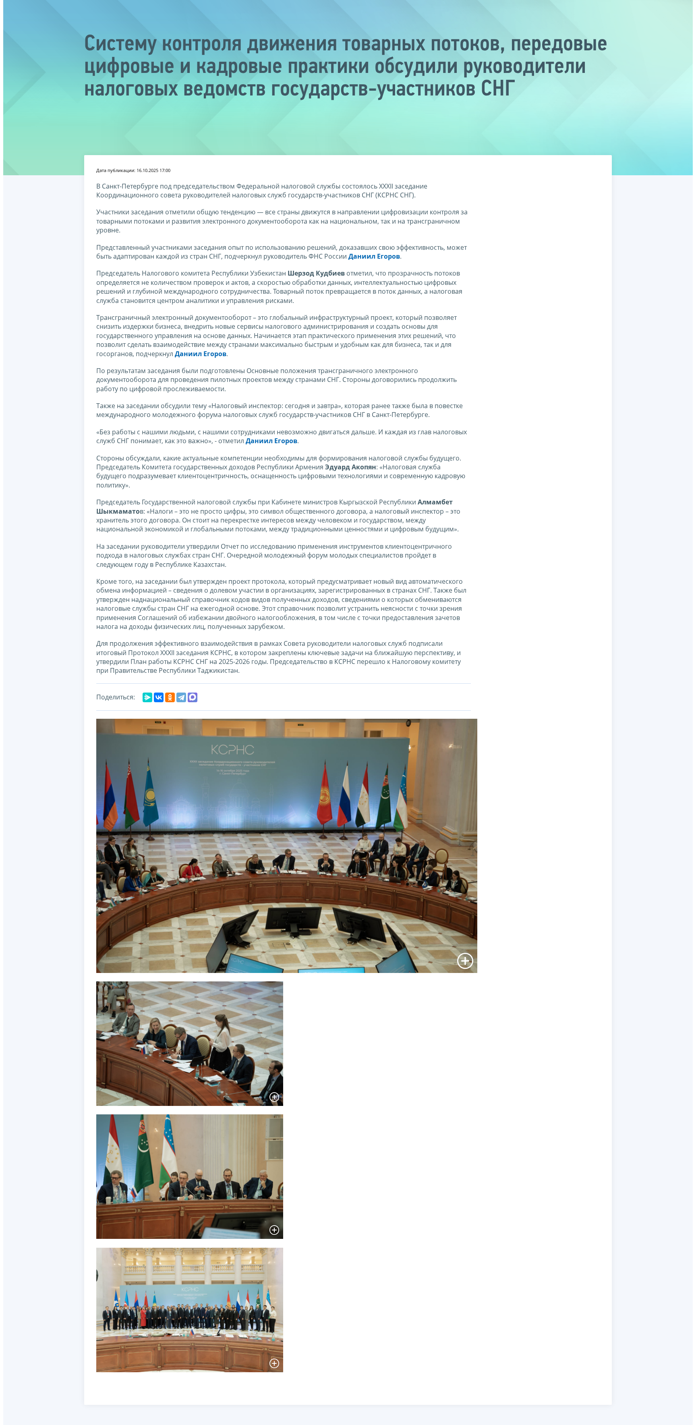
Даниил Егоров (374, 256)
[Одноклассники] (170, 697)
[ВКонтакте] (159, 697)
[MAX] (192, 697)
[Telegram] (181, 697)
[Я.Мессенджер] (147, 697)
